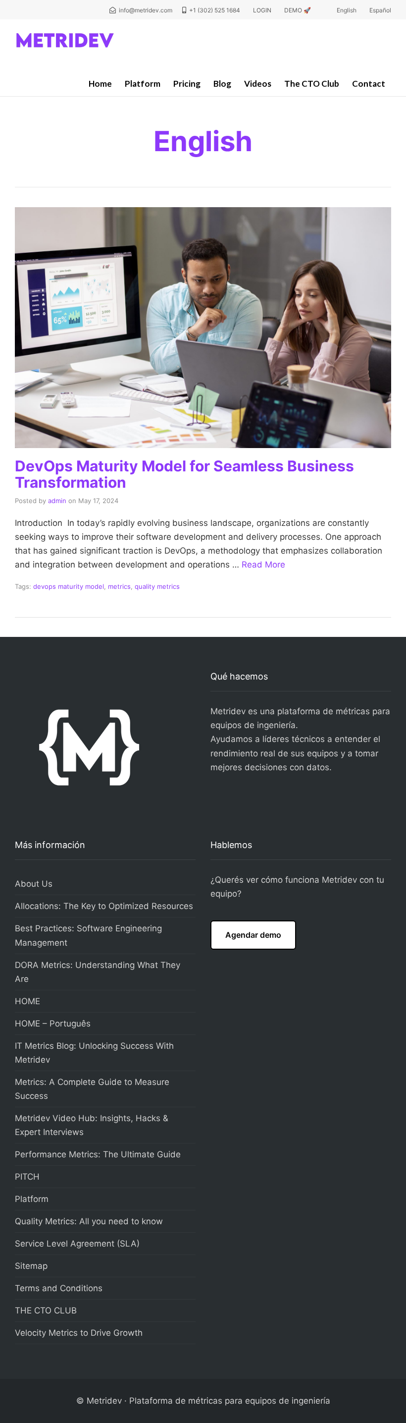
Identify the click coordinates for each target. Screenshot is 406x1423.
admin (57, 501)
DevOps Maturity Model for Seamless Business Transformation (184, 474)
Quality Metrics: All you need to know (89, 1221)
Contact (368, 83)
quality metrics (157, 586)
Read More (263, 564)
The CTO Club (311, 83)
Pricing (187, 83)
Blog (222, 83)
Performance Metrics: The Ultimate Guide (98, 1154)
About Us (33, 884)
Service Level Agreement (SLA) (77, 1244)
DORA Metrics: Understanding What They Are (97, 972)
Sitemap (31, 1266)
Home (100, 83)
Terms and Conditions (58, 1288)
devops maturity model (68, 586)
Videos (257, 83)
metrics (119, 586)
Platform (142, 83)
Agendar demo (253, 935)
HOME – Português (53, 1023)
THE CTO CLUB (46, 1310)
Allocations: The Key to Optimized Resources (104, 906)
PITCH (27, 1177)
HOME (27, 1001)
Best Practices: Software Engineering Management (88, 935)
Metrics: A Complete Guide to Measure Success (92, 1089)
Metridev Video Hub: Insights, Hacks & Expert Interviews (91, 1125)
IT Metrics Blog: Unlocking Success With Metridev (94, 1053)
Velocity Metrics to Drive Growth (79, 1333)
